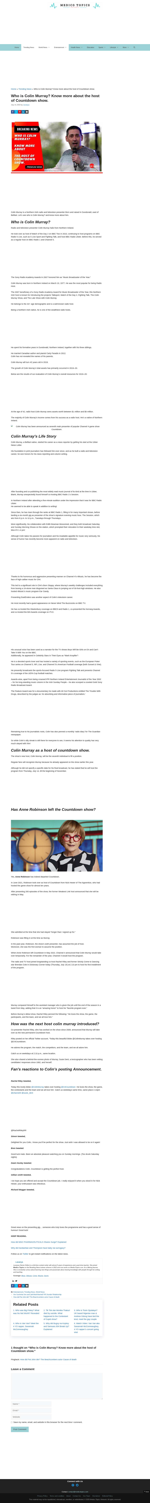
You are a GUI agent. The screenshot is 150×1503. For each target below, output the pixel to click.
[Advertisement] (57, 71)
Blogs (23, 1276)
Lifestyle (113, 47)
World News (43, 47)
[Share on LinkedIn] (23, 112)
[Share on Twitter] (16, 112)
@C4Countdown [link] (68, 1087)
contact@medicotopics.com (78, 1492)
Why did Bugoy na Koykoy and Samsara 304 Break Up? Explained (56, 1326)
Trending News (28, 47)
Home (17, 47)
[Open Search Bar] (134, 47)
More (125, 47)
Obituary (29, 1276)
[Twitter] (16, 1281)
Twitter (25, 1254)
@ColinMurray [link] (37, 1087)
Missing (40, 1276)
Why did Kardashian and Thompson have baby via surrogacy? (38, 1248)
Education (90, 47)
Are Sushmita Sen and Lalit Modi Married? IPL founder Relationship (37, 1294)
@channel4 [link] (16, 1093)
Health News (75, 47)
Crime (35, 1276)
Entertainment (59, 47)
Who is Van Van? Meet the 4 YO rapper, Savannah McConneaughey (26, 1326)
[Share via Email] (27, 112)
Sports (100, 47)
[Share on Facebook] (12, 112)
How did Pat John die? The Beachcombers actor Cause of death (36, 1297)
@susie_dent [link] (27, 1093)
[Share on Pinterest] (20, 112)
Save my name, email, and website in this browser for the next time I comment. (47, 1422)
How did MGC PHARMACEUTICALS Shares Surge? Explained (38, 1242)
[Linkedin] (13, 1281)
